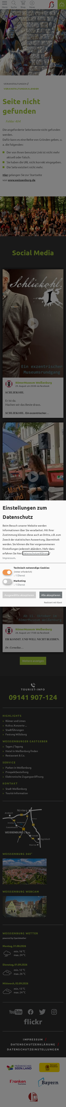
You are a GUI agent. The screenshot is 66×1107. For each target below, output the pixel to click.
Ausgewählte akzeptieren (19, 595)
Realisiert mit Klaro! (53, 602)
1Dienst (19, 575)
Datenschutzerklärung (36, 553)
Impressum (9, 557)
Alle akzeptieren (50, 595)
